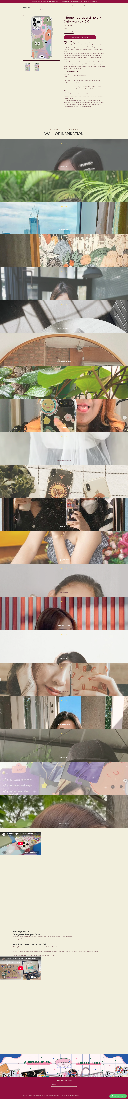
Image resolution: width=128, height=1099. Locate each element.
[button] (45, 5)
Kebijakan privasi (65, 1095)
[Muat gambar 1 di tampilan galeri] (28, 67)
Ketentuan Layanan (74, 1095)
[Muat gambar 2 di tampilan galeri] (37, 67)
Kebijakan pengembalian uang (52, 1095)
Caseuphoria (30, 1095)
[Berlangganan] (75, 1085)
